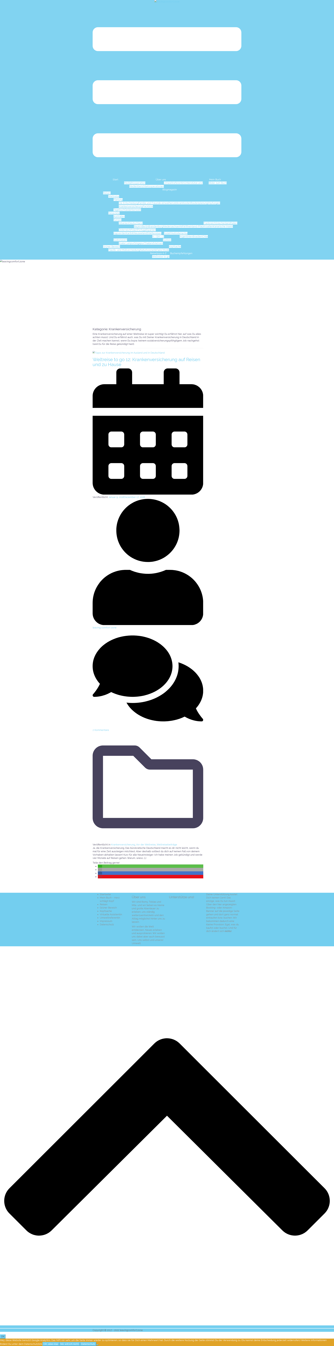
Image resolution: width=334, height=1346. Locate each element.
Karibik (130, 233)
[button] (100, 866)
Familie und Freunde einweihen (155, 203)
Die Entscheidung (128, 203)
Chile (205, 236)
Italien (233, 223)
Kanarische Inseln (223, 226)
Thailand (149, 243)
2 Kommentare (101, 730)
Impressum (106, 921)
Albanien (124, 223)
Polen (134, 229)
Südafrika (169, 233)
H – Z (161, 236)
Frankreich (209, 223)
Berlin (145, 226)
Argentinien (186, 236)
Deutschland (136, 223)
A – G (155, 236)
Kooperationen (155, 186)
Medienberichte (138, 186)
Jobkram (178, 203)
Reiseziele (114, 213)
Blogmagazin (169, 189)
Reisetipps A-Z (158, 253)
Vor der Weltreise (146, 844)
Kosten (187, 203)
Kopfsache (175, 246)
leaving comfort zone (105, 627)
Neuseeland (140, 233)
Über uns (161, 179)
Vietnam (158, 243)
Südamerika (180, 233)
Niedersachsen (171, 226)
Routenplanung (199, 203)
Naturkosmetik (148, 250)
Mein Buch (215, 179)
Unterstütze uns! (193, 183)
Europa (117, 219)
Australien (119, 216)
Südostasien (120, 239)
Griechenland (222, 223)
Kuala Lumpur (126, 243)
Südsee (167, 239)
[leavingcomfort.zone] (167, 2)
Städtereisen (154, 233)
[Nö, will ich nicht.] (97, 1344)
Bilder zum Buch (218, 183)
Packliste (148, 206)
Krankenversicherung (131, 206)
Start (115, 179)
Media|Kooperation (134, 183)
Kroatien (208, 226)
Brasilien (197, 236)
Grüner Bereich (111, 246)
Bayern (138, 226)
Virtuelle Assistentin (111, 914)
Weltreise (113, 196)
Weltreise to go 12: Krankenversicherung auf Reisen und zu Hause (146, 362)
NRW (183, 226)
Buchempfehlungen (181, 253)
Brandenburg (155, 226)
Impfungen (214, 203)
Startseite (105, 894)
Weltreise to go (160, 256)
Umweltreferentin (174, 183)
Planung (118, 199)
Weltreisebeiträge (167, 844)
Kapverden (120, 233)
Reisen (107, 193)
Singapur (139, 243)
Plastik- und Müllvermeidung (124, 250)
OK (2, 1336)
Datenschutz (107, 924)
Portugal (142, 229)
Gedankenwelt (133, 209)
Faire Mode (162, 250)
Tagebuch (119, 209)
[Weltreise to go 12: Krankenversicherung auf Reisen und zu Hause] (129, 352)
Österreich (125, 229)
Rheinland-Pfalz (195, 226)
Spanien (151, 229)
